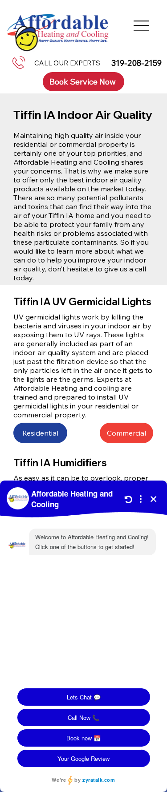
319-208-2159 (136, 63)
